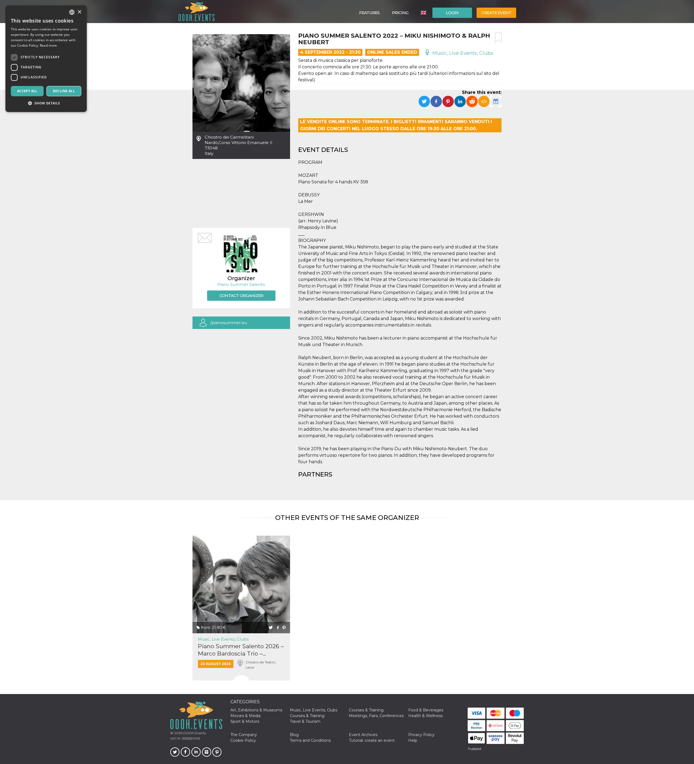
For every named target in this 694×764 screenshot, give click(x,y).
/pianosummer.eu (228, 322)
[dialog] (46, 58)
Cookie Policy (243, 740)
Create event (496, 12)
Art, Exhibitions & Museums (256, 710)
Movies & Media (245, 715)
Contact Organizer (241, 295)
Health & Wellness (425, 715)
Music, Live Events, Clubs (462, 53)
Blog (294, 734)
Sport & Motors (244, 721)
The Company (243, 734)
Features (369, 12)
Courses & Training (366, 710)
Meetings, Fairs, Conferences (376, 715)
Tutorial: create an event (372, 740)
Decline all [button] (64, 91)
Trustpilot (474, 749)
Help (412, 740)
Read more (48, 45)
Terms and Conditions (310, 740)
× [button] (79, 12)
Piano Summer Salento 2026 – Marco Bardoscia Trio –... (241, 650)
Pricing (400, 12)
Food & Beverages (425, 710)
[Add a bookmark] (498, 38)
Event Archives (363, 734)
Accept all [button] (27, 91)
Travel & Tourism (305, 721)
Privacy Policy (421, 734)
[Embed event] (484, 101)
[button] (46, 103)
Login (452, 12)
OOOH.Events (194, 733)
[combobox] (72, 12)
